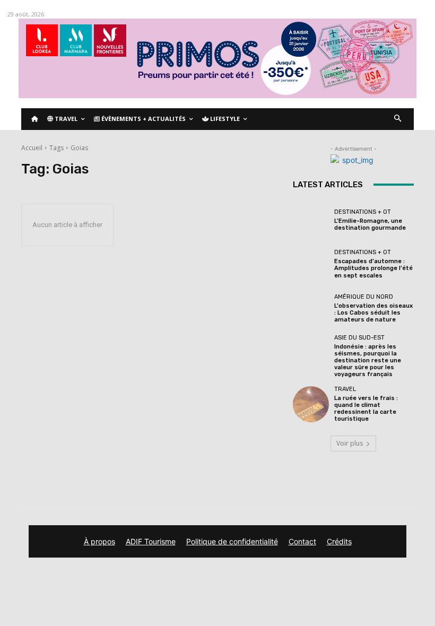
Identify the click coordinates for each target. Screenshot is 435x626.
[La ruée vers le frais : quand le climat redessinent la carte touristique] (311, 404)
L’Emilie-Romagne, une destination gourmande (370, 224)
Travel (345, 389)
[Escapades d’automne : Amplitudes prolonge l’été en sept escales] (311, 264)
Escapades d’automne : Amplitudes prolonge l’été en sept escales (373, 268)
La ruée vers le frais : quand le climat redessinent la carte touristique (366, 409)
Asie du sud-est (359, 338)
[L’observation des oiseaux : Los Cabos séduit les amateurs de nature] (311, 308)
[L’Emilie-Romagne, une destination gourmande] (311, 220)
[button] (398, 119)
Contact (302, 541)
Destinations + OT (362, 212)
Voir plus (349, 443)
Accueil (31, 147)
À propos (99, 541)
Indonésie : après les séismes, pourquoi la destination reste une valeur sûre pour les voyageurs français (367, 360)
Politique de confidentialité (232, 541)
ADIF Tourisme (151, 541)
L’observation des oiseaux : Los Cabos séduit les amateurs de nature (373, 312)
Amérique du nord (363, 297)
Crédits (339, 541)
